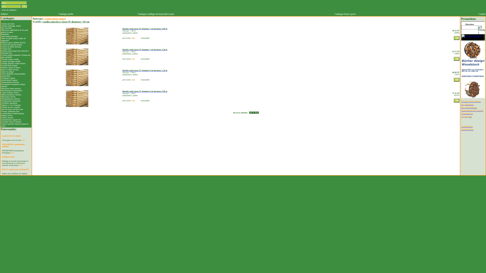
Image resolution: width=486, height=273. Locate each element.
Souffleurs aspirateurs (9, 103)
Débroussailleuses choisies (11, 95)
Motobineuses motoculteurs (11, 90)
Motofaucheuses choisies (10, 99)
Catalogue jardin (66, 14)
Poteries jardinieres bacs (10, 111)
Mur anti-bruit (6, 28)
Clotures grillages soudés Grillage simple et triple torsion (13, 62)
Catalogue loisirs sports (345, 14)
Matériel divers (7, 116)
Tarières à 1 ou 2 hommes (11, 105)
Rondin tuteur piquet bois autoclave (14, 51)
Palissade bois (6, 53)
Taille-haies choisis (8, 97)
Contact (482, 14)
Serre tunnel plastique (9, 36)
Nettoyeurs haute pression (11, 88)
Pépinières (5, 34)
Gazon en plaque (7, 72)
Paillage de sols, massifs (10, 107)
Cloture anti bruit (7, 24)
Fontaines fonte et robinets (11, 122)
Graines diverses (7, 118)
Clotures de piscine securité (11, 45)
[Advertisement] (271, 6)
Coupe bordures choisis (10, 93)
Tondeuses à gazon (8, 78)
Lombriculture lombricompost (12, 113)
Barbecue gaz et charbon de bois (13, 43)
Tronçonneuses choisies (10, 82)
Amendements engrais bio (11, 120)
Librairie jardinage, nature (11, 26)
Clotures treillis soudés (10, 59)
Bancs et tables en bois (10, 70)
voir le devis (254, 113)
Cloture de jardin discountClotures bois (11, 48)
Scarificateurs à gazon (9, 80)
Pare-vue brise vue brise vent (12, 109)
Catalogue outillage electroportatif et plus (156, 14)
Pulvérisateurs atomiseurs (11, 101)
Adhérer (4, 14)
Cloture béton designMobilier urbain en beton (10, 66)
